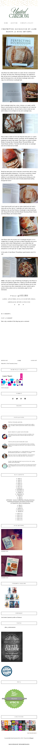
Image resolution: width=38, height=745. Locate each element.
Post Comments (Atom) (12, 363)
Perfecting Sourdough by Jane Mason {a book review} (20, 501)
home (6, 23)
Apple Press (12, 299)
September (19, 494)
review (19, 302)
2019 (18, 483)
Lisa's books (19, 716)
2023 (19, 480)
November (19, 491)
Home (19, 360)
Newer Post (4, 360)
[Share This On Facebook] (14, 305)
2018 (18, 485)
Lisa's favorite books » (32, 733)
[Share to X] (24, 295)
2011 (18, 519)
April (20, 506)
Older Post (34, 360)
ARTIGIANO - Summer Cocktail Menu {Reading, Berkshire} (20, 500)
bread (33, 299)
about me (14, 23)
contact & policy (26, 23)
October (20, 492)
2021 (19, 481)
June (19, 498)
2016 (18, 488)
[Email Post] (18, 295)
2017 (18, 486)
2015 (18, 513)
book (19, 299)
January (20, 511)
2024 (19, 478)
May (20, 505)
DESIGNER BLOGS (24, 744)
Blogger (31, 738)
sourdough (26, 302)
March (19, 508)
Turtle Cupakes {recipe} (15, 422)
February (19, 510)
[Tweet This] (19, 305)
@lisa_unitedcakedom (10, 627)
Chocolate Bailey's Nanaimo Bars (18, 441)
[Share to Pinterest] (27, 295)
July (20, 497)
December (19, 489)
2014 (18, 515)
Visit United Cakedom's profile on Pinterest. (11, 617)
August (19, 495)
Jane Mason (12, 302)
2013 (18, 516)
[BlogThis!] (22, 295)
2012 (18, 518)
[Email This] (20, 295)
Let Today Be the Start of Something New (20, 503)
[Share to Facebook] (25, 295)
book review (25, 299)
